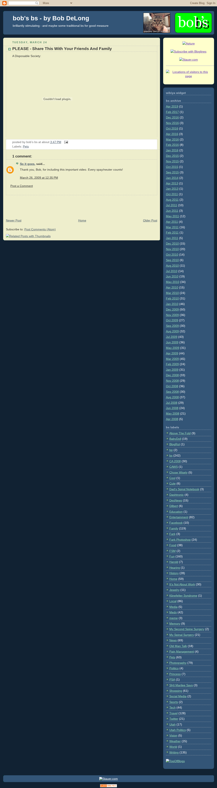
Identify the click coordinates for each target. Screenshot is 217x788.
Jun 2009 (172, 342)
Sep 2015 (172, 172)
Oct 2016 (172, 128)
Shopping (175, 690)
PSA (172, 679)
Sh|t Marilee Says (181, 685)
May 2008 (172, 413)
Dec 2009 (172, 309)
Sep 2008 (172, 391)
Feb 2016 (172, 144)
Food (172, 545)
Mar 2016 (172, 139)
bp (171, 450)
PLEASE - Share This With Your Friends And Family (62, 48)
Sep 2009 (172, 325)
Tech (172, 707)
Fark (172, 534)
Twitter (173, 718)
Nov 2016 (172, 123)
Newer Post (13, 220)
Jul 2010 (171, 271)
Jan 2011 (172, 238)
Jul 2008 (171, 402)
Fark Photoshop (180, 539)
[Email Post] (65, 142)
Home (82, 220)
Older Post (150, 220)
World (173, 746)
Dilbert (173, 506)
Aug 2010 (172, 265)
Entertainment (178, 517)
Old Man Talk (178, 646)
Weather (175, 741)
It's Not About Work (182, 584)
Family (173, 528)
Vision (173, 735)
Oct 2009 (172, 320)
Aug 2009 (172, 331)
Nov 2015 (172, 161)
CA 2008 (175, 461)
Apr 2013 (172, 183)
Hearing (174, 567)
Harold (173, 562)
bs (170, 455)
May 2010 (172, 282)
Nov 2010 (172, 249)
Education (176, 511)
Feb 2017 (172, 112)
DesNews (175, 500)
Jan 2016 (172, 150)
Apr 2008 (172, 419)
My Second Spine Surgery (186, 629)
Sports (173, 702)
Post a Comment (21, 186)
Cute (172, 483)
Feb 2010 (172, 298)
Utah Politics (177, 730)
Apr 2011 (172, 221)
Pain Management (181, 651)
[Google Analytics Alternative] (108, 786)
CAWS (173, 466)
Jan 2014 (172, 178)
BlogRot (174, 444)
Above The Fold (180, 433)
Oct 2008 (172, 386)
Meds (173, 612)
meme (173, 618)
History (174, 573)
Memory (174, 623)
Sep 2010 (172, 260)
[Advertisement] (80, 204)
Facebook (176, 522)
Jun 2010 (172, 276)
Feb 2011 (172, 232)
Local (173, 601)
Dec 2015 (172, 155)
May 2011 (172, 216)
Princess (175, 674)
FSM (172, 551)
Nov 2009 (172, 315)
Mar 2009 (172, 359)
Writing (174, 752)
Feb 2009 (172, 364)
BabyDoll (175, 438)
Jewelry (174, 590)
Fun (172, 556)
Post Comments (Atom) (40, 229)
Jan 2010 (172, 304)
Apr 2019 (172, 106)
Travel (173, 713)
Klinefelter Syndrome (183, 595)
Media (173, 606)
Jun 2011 (172, 210)
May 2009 (172, 347)
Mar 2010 (172, 293)
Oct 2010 (172, 254)
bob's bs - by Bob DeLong (51, 18)
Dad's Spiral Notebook (184, 489)
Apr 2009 (172, 353)
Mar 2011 (172, 227)
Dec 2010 (172, 243)
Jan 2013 (172, 188)
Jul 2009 (171, 336)
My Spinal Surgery (181, 634)
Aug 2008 (172, 397)
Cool (172, 478)
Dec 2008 (172, 375)
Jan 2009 (172, 369)
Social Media (177, 696)
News (173, 640)
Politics (174, 668)
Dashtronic (176, 494)
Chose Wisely (178, 472)
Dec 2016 (172, 117)
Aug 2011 (172, 199)
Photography (177, 662)
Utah (172, 724)
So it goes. (27, 164)
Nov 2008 (172, 380)
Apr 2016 (172, 134)
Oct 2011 (172, 194)
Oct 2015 (172, 166)
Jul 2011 (171, 205)
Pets (26, 146)
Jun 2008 (172, 408)
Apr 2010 (172, 287)
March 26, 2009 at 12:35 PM (39, 177)
